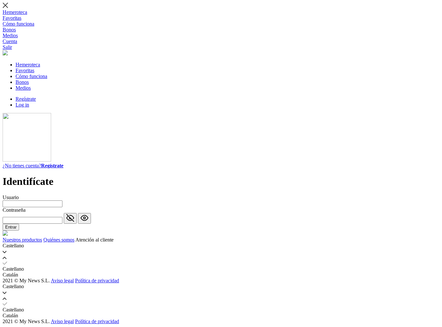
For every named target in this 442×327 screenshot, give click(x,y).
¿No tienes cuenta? (33, 165)
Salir (7, 47)
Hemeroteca (15, 12)
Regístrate (26, 99)
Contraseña (14, 210)
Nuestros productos (22, 239)
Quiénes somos (58, 239)
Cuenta (10, 41)
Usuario (11, 197)
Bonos (9, 29)
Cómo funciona (18, 24)
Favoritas (12, 18)
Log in (22, 104)
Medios (10, 35)
